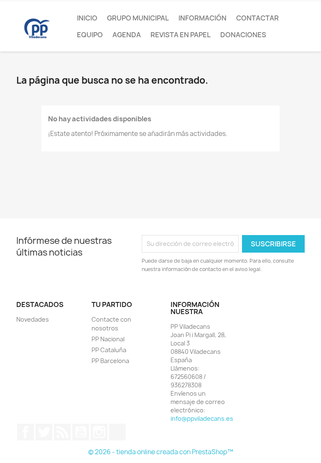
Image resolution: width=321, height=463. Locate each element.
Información (202, 18)
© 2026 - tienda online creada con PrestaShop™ (160, 452)
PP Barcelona (110, 361)
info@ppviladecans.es (202, 418)
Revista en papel (180, 34)
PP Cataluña (109, 350)
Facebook (25, 432)
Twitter (44, 432)
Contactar (257, 18)
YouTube (80, 432)
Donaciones (243, 34)
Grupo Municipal (138, 18)
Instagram (99, 432)
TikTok (117, 432)
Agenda (126, 34)
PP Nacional (108, 339)
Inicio (87, 18)
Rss (62, 432)
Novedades (32, 319)
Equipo (90, 34)
